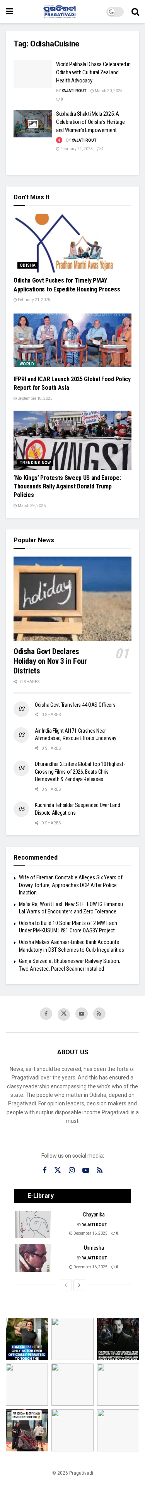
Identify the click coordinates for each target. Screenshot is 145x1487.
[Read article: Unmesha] (33, 1258)
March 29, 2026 (31, 506)
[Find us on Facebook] (46, 1013)
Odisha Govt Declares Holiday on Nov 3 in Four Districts (50, 661)
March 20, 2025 (108, 91)
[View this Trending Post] (59, 140)
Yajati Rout (74, 91)
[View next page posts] (79, 1285)
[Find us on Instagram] (72, 1170)
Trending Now (35, 463)
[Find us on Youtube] (81, 1013)
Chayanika (94, 1214)
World (27, 364)
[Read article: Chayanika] (33, 1225)
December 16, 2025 (90, 1233)
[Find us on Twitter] (64, 1014)
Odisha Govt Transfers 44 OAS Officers (75, 705)
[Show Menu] (9, 11)
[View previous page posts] (66, 1285)
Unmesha (94, 1247)
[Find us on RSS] (99, 1013)
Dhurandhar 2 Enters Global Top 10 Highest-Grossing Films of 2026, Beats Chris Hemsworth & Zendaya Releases (80, 771)
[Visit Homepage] (60, 11)
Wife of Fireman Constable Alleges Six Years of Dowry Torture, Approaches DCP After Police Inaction (71, 885)
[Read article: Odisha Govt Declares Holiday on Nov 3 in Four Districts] (72, 599)
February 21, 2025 (33, 300)
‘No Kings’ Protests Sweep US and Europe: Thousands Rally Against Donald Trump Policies (67, 486)
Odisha (28, 265)
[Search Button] (135, 11)
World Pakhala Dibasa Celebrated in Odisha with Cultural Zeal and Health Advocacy (93, 72)
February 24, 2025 (76, 149)
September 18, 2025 (35, 398)
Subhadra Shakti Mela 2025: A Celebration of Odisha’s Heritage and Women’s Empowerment (90, 122)
